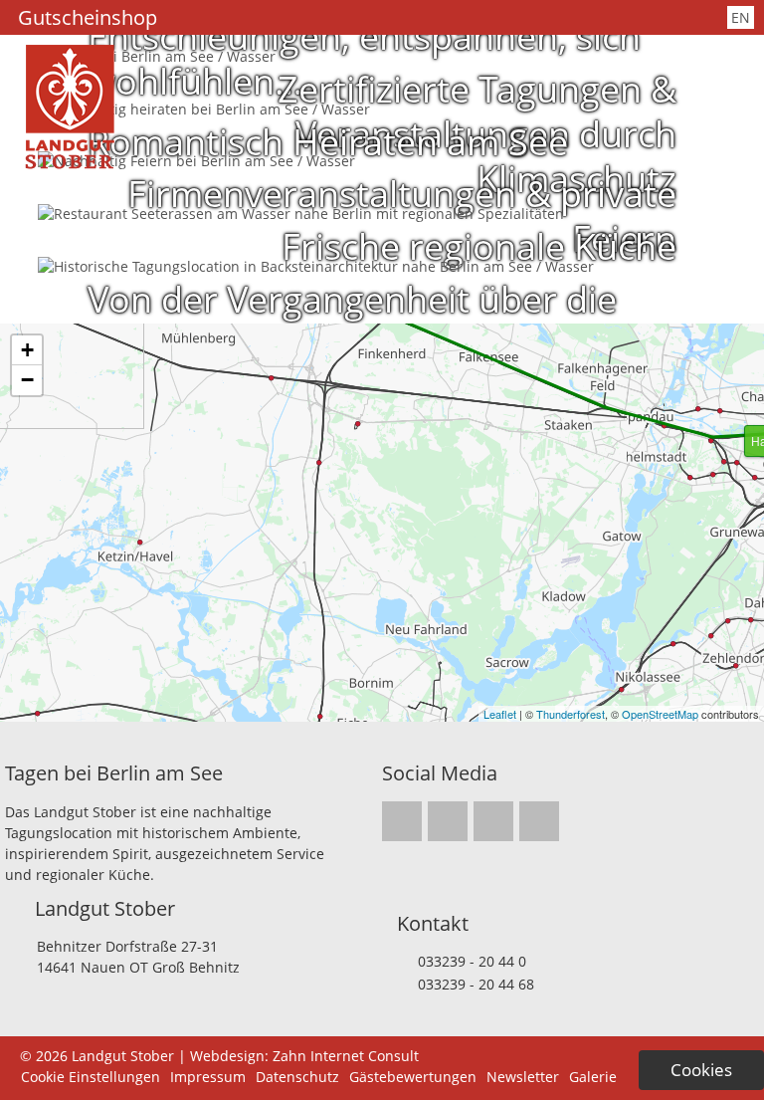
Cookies (701, 1069)
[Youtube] (465, 18)
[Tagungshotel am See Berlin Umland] (69, 163)
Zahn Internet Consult (346, 1055)
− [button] (27, 379)
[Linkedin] (439, 18)
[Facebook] (413, 18)
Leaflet (499, 714)
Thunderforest (570, 714)
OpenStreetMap (660, 714)
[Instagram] (387, 18)
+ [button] (27, 349)
